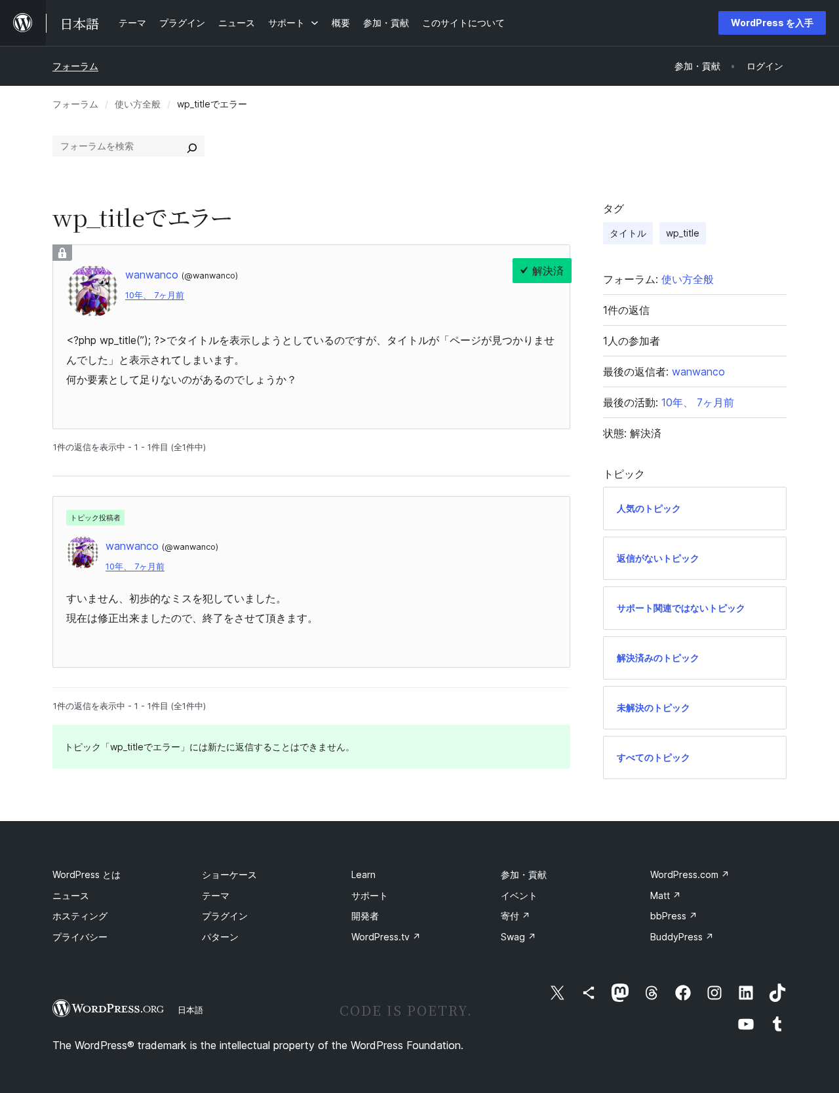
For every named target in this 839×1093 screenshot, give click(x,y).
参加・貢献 (524, 874)
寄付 (515, 915)
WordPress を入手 (772, 22)
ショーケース (229, 874)
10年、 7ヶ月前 (154, 295)
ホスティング (79, 915)
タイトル (628, 233)
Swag (518, 936)
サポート (369, 895)
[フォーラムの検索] (192, 146)
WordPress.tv (386, 936)
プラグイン (225, 915)
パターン (220, 936)
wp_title (682, 233)
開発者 (365, 915)
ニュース (70, 895)
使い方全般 (138, 103)
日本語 (190, 1010)
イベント (519, 895)
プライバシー (79, 936)
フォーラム (75, 65)
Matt (665, 895)
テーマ (215, 895)
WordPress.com (690, 874)
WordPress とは (86, 874)
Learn (363, 874)
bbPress (673, 915)
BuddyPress (682, 936)
